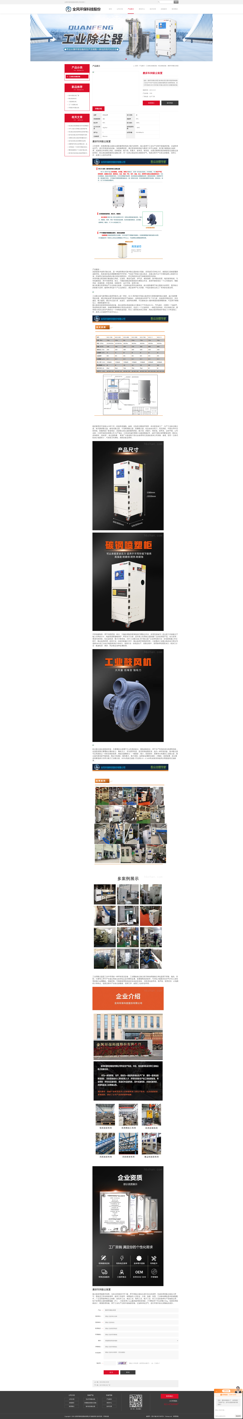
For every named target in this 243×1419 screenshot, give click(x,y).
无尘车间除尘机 (90, 1399)
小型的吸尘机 (73, 101)
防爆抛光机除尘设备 (90, 1403)
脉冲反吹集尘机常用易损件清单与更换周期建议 (82, 135)
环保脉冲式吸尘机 (74, 107)
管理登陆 (175, 1416)
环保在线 (106, 1416)
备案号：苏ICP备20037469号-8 (155, 1416)
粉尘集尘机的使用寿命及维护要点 (78, 132)
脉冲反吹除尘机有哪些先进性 (77, 141)
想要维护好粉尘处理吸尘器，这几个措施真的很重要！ (84, 144)
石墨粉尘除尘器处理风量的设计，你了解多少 (82, 138)
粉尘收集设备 (162, 65)
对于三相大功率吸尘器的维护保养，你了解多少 (82, 128)
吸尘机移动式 (73, 98)
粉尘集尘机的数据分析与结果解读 (78, 125)
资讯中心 (142, 9)
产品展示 (131, 9)
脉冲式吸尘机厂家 (74, 95)
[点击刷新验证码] (122, 1363)
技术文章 (153, 9)
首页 (110, 9)
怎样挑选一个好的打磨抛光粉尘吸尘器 (80, 147)
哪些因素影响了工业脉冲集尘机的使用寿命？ (82, 150)
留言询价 (170, 103)
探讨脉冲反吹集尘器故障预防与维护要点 (80, 153)
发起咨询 (238, 1416)
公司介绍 (120, 9)
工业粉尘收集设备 (74, 76)
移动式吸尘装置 (104, 1382)
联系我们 (175, 9)
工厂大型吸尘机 (73, 104)
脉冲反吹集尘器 (90, 1406)
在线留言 (164, 9)
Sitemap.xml (168, 1416)
